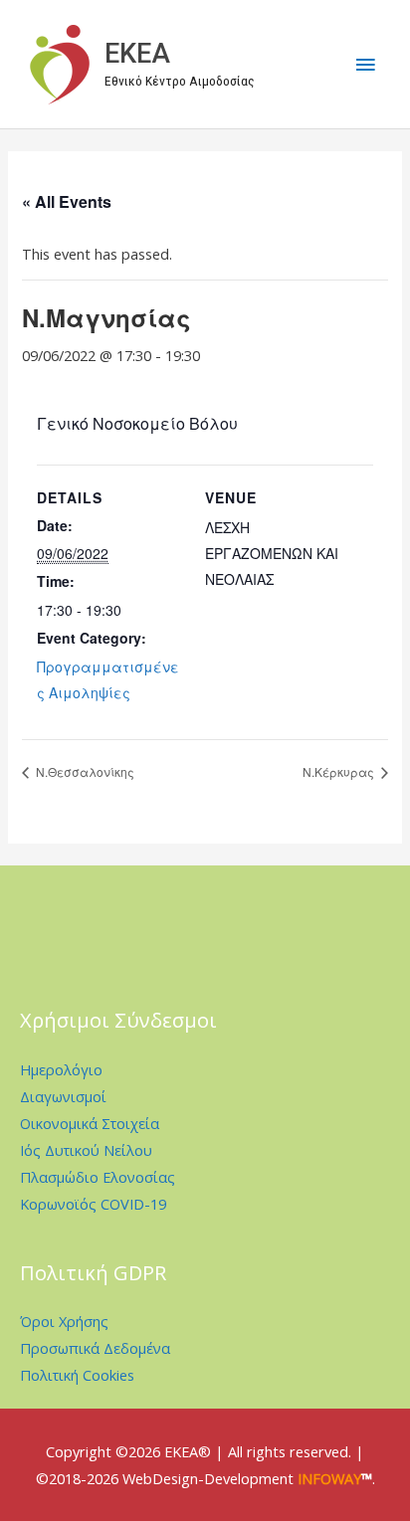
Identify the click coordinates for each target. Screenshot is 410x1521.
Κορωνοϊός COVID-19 (93, 1204)
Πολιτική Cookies (77, 1375)
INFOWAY (329, 1478)
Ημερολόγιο (61, 1069)
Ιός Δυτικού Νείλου (86, 1150)
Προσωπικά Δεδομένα (95, 1348)
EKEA (137, 54)
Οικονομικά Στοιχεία (89, 1123)
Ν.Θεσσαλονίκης (83, 771)
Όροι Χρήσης (64, 1321)
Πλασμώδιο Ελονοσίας (97, 1177)
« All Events (66, 201)
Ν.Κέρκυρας (340, 771)
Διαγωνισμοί (63, 1096)
